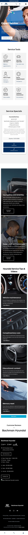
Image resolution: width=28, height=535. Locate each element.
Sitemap (23, 515)
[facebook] (9, 510)
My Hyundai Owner (7, 518)
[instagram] (13, 510)
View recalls (6, 97)
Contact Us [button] (5, 476)
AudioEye (14, 518)
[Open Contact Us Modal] (14, 533)
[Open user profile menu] (23, 533)
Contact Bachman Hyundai (15, 515)
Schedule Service (7, 38)
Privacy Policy (6, 515)
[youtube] (17, 510)
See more (13, 416)
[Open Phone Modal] (16, 4)
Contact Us (14, 145)
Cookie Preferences (20, 518)
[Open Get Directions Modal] (20, 4)
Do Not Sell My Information (14, 521)
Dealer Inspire (21, 527)
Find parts (18, 81)
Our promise (19, 97)
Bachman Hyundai (17, 525)
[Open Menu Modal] (1, 4)
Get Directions (6, 454)
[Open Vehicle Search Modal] (4, 533)
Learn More (6, 305)
